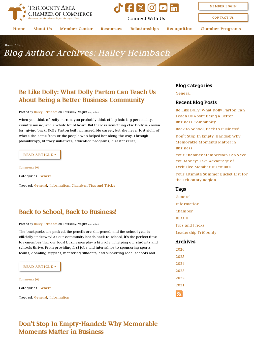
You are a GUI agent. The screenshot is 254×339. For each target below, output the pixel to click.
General (46, 176)
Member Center (76, 28)
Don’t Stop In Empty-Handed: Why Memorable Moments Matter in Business (88, 328)
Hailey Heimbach (46, 112)
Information (59, 185)
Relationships (144, 28)
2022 (180, 277)
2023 (180, 270)
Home (19, 28)
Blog (20, 45)
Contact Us (223, 17)
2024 (180, 263)
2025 (180, 256)
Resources (112, 28)
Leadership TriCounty (196, 232)
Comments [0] (29, 167)
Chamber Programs (221, 28)
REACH (182, 217)
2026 (180, 249)
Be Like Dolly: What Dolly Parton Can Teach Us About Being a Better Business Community (87, 96)
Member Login (223, 6)
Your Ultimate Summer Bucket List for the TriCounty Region (212, 176)
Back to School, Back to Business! (68, 212)
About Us (42, 28)
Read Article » (39, 154)
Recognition (180, 28)
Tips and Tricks (102, 185)
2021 (180, 284)
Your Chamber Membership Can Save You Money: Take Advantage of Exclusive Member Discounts (211, 160)
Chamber (79, 185)
